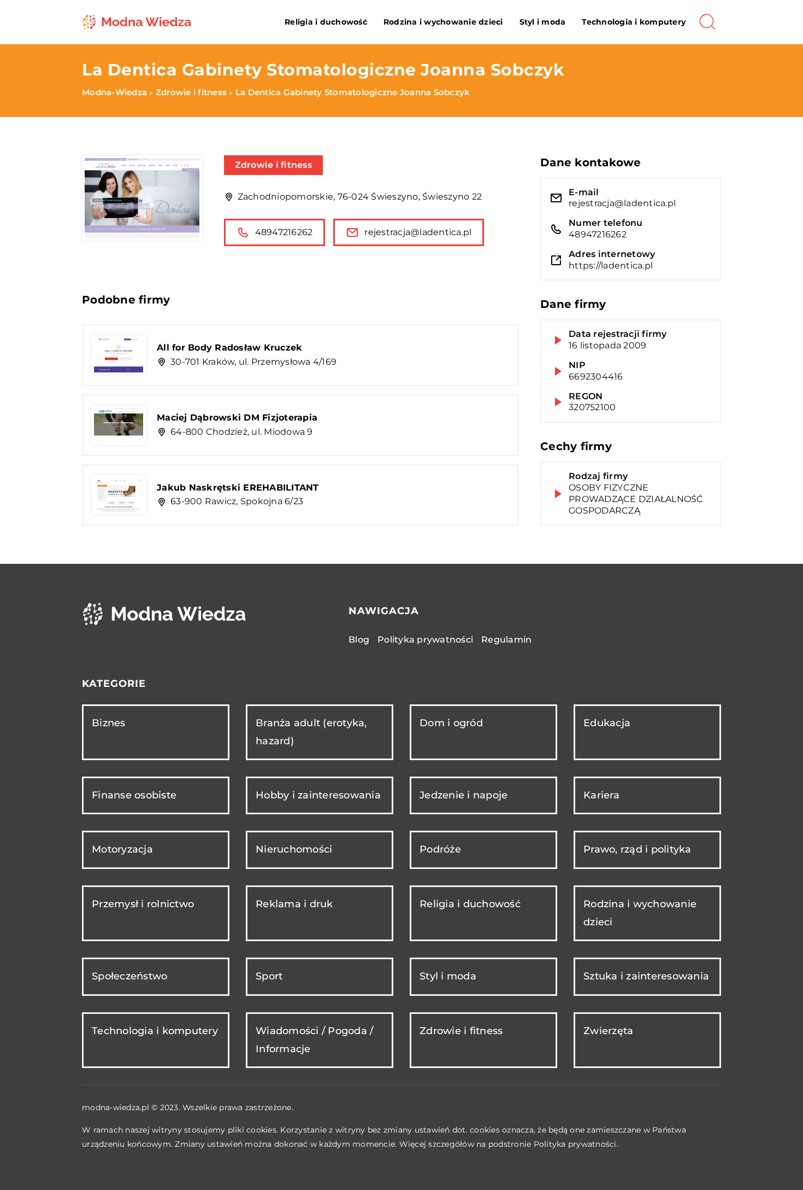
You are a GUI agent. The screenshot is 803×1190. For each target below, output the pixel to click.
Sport (269, 976)
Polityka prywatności (425, 639)
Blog (359, 639)
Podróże (440, 849)
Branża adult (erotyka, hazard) (311, 732)
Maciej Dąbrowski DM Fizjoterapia (237, 417)
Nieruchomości (294, 849)
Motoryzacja (122, 849)
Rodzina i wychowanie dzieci (443, 22)
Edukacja (606, 723)
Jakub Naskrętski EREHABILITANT (238, 487)
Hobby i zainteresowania (318, 795)
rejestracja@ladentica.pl (417, 232)
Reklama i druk (294, 904)
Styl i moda (542, 22)
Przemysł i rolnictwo (143, 904)
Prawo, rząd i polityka (637, 849)
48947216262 (284, 232)
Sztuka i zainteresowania (646, 976)
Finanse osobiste (134, 795)
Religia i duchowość (326, 22)
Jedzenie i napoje (463, 795)
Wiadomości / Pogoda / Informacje (314, 1040)
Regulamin (506, 639)
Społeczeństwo (129, 976)
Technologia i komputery (634, 22)
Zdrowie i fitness (273, 165)
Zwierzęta (608, 1031)
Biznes (109, 723)
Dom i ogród (451, 723)
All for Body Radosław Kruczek (229, 347)
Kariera (601, 795)
